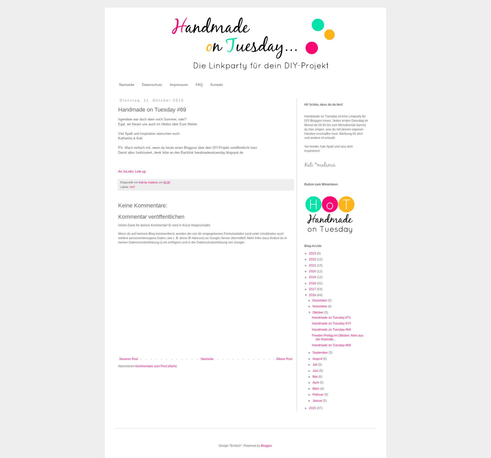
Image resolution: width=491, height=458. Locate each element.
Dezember (320, 300)
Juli (315, 364)
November (320, 306)
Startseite (126, 85)
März (316, 388)
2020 (313, 271)
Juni (316, 371)
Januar (318, 401)
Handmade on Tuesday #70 (331, 323)
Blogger (266, 446)
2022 (313, 259)
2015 (313, 408)
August (318, 359)
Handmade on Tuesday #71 (331, 317)
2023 (313, 253)
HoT (132, 186)
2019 (313, 277)
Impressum (179, 85)
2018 (313, 283)
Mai (315, 376)
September (321, 352)
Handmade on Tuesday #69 (331, 329)
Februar (318, 394)
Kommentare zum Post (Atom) (156, 366)
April (316, 382)
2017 (313, 289)
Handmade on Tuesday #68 (331, 345)
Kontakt (216, 85)
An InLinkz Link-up (132, 171)
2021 (313, 265)
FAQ (199, 85)
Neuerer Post (128, 359)
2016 (313, 295)
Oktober (318, 312)
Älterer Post (284, 359)
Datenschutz (152, 85)
